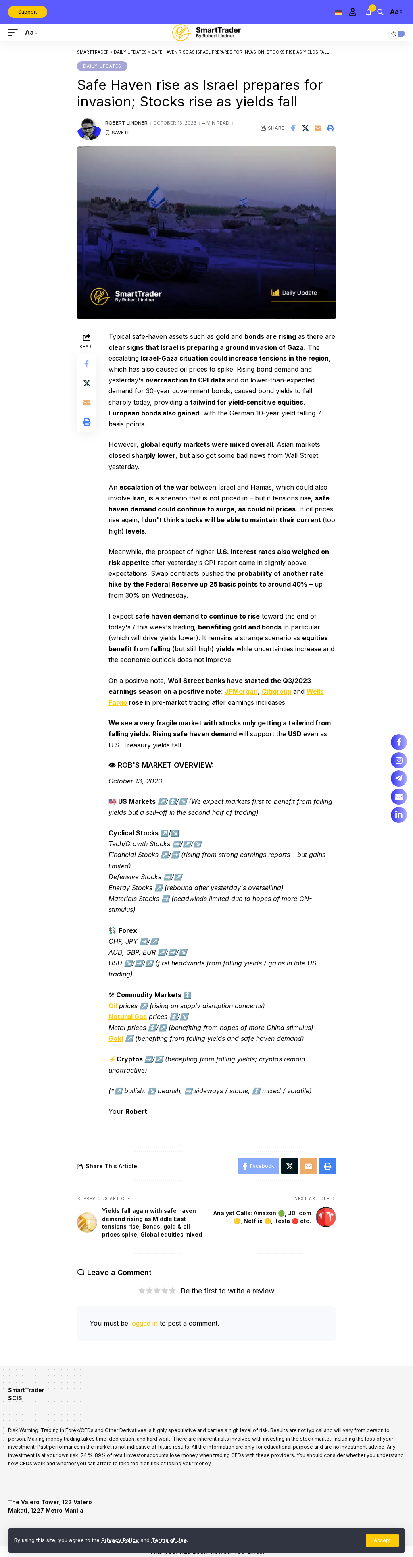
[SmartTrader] (206, 32)
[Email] (317, 128)
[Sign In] (352, 12)
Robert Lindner (126, 123)
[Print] (330, 128)
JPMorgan (241, 691)
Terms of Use (169, 1540)
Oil (112, 1006)
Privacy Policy (120, 1540)
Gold (115, 1038)
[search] (380, 12)
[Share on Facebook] (292, 128)
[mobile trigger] (15, 32)
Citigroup (277, 691)
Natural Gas (127, 1017)
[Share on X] (305, 128)
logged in (144, 1323)
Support (27, 12)
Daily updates (102, 66)
